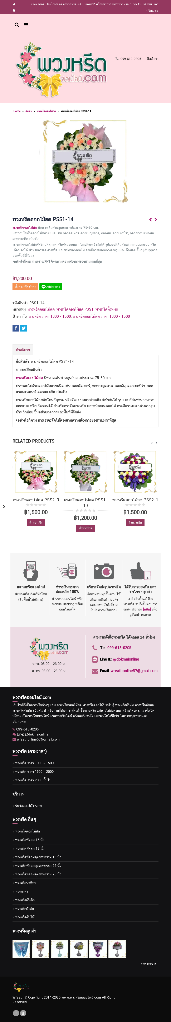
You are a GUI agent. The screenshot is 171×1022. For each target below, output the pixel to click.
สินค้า (28, 111)
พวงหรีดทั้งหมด (106, 309)
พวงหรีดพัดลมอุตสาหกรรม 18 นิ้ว (38, 857)
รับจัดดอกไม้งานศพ (28, 806)
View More (147, 963)
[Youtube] (14, 10)
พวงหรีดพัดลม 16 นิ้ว (29, 840)
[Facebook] (14, 5)
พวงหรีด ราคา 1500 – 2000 (34, 772)
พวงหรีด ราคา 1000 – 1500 (34, 763)
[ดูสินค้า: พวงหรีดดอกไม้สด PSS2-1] (135, 472)
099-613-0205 (131, 59)
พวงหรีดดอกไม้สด (46, 111)
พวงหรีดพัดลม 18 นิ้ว (29, 848)
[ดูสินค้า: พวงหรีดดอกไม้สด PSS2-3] (36, 472)
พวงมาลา (21, 891)
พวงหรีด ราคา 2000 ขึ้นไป (33, 780)
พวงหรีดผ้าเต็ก (25, 900)
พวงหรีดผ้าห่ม (24, 909)
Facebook (16, 328)
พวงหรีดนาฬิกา (25, 883)
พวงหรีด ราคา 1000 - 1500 (50, 316)
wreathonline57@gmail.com (134, 670)
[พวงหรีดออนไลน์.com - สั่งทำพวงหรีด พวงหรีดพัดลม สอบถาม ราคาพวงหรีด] (61, 69)
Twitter (23, 328)
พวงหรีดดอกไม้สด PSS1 (75, 309)
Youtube (23, 1013)
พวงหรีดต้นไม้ (24, 917)
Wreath (18, 997)
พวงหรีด (36, 705)
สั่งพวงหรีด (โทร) (25, 286)
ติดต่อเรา (152, 59)
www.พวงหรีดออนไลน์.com (81, 997)
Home (17, 111)
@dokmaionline (126, 659)
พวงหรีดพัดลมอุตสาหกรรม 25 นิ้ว (38, 874)
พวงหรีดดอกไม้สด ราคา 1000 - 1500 (101, 316)
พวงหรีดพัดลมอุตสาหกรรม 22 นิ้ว (38, 866)
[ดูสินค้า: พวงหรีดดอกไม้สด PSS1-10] (85, 472)
